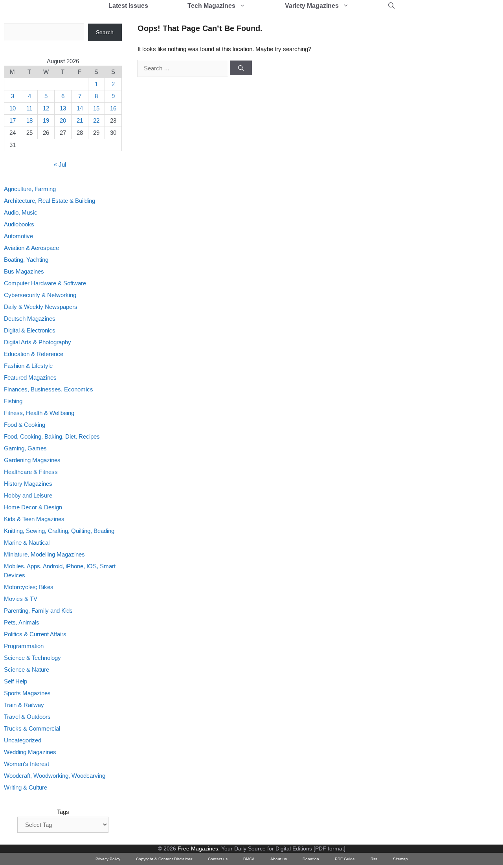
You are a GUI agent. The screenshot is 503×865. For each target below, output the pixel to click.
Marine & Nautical (27, 542)
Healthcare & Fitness (31, 471)
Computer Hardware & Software (45, 283)
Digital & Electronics (29, 330)
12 (46, 108)
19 (46, 120)
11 (29, 108)
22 (96, 120)
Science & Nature (26, 669)
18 (29, 120)
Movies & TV (20, 598)
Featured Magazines (30, 377)
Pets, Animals (21, 622)
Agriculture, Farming (30, 188)
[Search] (241, 68)
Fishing (13, 401)
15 (96, 108)
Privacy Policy (107, 859)
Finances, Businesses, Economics (48, 389)
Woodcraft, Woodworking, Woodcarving (54, 775)
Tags (63, 811)
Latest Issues (128, 5)
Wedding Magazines (30, 752)
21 (80, 120)
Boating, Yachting (26, 259)
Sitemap (400, 859)
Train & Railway (24, 705)
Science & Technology (32, 657)
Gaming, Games (25, 448)
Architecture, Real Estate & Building (49, 200)
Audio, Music (20, 212)
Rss (374, 859)
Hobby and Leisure (28, 495)
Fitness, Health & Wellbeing (39, 413)
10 (12, 108)
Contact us (218, 859)
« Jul (60, 164)
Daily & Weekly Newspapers (40, 306)
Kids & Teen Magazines (34, 519)
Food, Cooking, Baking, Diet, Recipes (52, 436)
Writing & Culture (25, 787)
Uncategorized (22, 740)
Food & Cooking (24, 424)
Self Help (15, 681)
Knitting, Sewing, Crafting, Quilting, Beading (59, 530)
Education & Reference (33, 354)
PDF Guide (345, 859)
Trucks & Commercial (32, 728)
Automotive (18, 236)
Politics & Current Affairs (35, 634)
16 (113, 108)
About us (278, 859)
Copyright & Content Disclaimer (164, 859)
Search (105, 32)
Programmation (24, 646)
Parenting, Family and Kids (38, 610)
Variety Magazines (312, 5)
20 (63, 120)
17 (12, 120)
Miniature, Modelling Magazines (44, 554)
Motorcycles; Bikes (28, 587)
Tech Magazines (211, 5)
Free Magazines (198, 848)
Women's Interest (26, 763)
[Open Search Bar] (391, 6)
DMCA (249, 859)
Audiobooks (19, 224)
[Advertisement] (415, 141)
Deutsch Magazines (29, 318)
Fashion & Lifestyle (28, 365)
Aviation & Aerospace (31, 247)
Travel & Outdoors (27, 716)
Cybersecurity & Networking (40, 295)
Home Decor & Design (33, 507)
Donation (311, 859)
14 (80, 108)
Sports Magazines (27, 693)
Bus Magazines (24, 271)
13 (63, 108)
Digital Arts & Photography (37, 342)
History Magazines (28, 483)
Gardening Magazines (32, 460)
